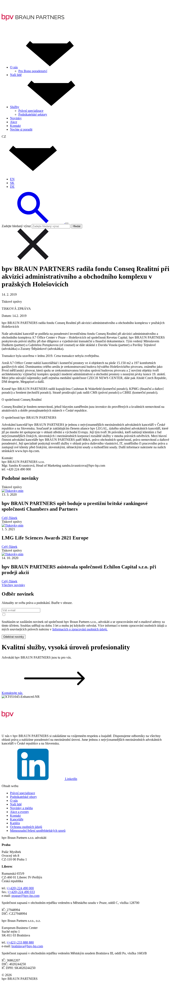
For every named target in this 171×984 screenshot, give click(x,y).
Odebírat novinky (13, 636)
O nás (14, 800)
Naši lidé (16, 804)
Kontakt (15, 815)
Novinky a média (21, 808)
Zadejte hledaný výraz (16, 226)
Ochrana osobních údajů (26, 827)
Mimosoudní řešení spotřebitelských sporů (37, 830)
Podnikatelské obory (23, 797)
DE (12, 186)
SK (12, 183)
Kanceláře (16, 819)
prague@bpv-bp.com (25, 895)
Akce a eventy (19, 812)
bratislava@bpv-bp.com (27, 946)
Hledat (76, 226)
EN (12, 179)
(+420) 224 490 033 (21, 892)
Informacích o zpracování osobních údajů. (80, 629)
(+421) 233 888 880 (20, 942)
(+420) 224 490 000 (20, 888)
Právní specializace (22, 793)
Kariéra (15, 823)
